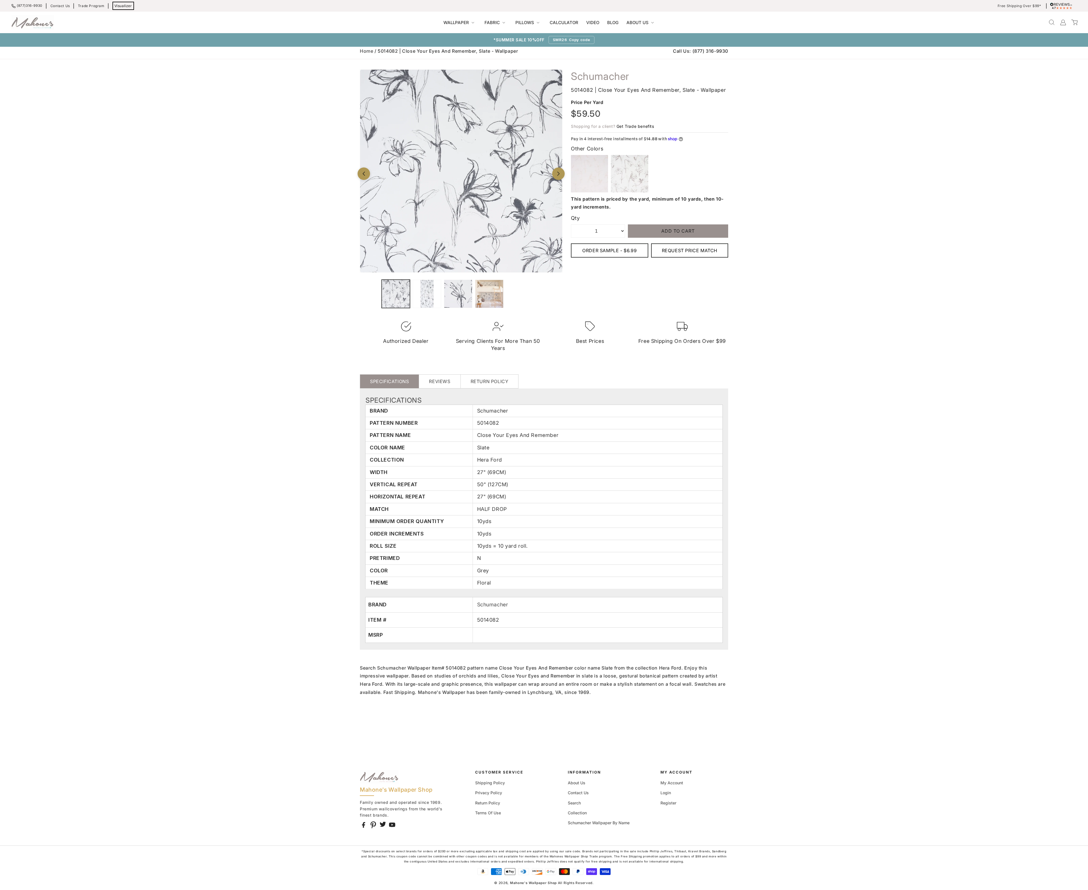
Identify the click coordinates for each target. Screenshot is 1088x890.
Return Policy (487, 802)
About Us (576, 782)
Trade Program (91, 6)
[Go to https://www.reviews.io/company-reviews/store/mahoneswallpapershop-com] (1062, 6)
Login (665, 792)
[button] (460, 23)
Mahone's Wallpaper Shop (533, 883)
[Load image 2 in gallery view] (427, 294)
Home (366, 51)
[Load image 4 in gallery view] (489, 294)
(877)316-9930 (29, 5)
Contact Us (60, 6)
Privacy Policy (488, 792)
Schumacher (492, 605)
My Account (671, 782)
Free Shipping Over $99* (1019, 6)
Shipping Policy (490, 782)
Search (574, 802)
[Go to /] (32, 22)
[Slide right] (558, 173)
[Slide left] (364, 173)
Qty (575, 218)
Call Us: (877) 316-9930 (700, 51)
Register (668, 802)
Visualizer (123, 6)
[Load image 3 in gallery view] (458, 294)
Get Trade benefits (635, 126)
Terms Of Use (488, 812)
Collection (577, 812)
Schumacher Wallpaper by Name (599, 822)
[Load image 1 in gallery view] (396, 294)
